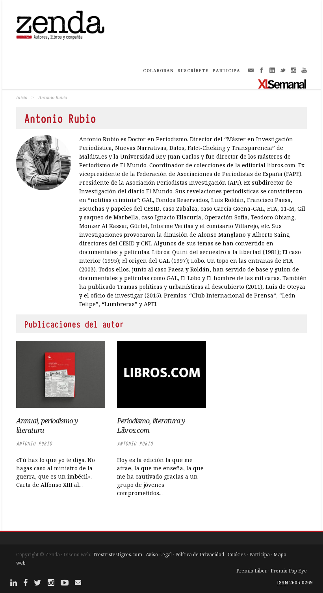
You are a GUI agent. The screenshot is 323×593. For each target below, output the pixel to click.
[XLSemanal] (282, 83)
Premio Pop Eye (289, 570)
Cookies (237, 554)
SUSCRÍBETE (193, 70)
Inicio (21, 97)
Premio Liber (251, 570)
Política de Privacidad (199, 554)
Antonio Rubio (34, 443)
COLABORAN (158, 70)
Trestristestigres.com (117, 554)
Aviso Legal (159, 554)
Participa (259, 554)
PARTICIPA (226, 70)
